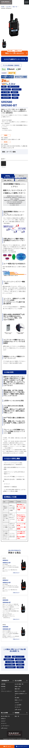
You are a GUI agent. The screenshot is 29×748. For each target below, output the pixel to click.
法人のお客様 (18, 680)
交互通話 (20, 664)
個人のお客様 (4, 712)
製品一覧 (17, 716)
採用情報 (3, 686)
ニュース (3, 688)
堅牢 (8, 656)
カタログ (17, 702)
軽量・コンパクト (18, 656)
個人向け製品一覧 (5, 716)
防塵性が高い (9, 659)
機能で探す (17, 688)
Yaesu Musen (11, 739)
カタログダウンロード (22, 746)
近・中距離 (10, 662)
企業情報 (3, 684)
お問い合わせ (8, 746)
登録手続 (20, 662)
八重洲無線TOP (5, 680)
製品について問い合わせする (14, 52)
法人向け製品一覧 (19, 684)
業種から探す (18, 686)
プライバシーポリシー (6, 691)
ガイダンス (17, 707)
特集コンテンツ (18, 700)
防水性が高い (20, 659)
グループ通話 (10, 664)
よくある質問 (18, 704)
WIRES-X (3, 718)
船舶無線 (17, 712)
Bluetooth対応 (10, 667)
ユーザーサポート (5, 725)
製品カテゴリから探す (20, 691)
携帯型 (20, 667)
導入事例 (17, 697)
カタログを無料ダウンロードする (14, 59)
